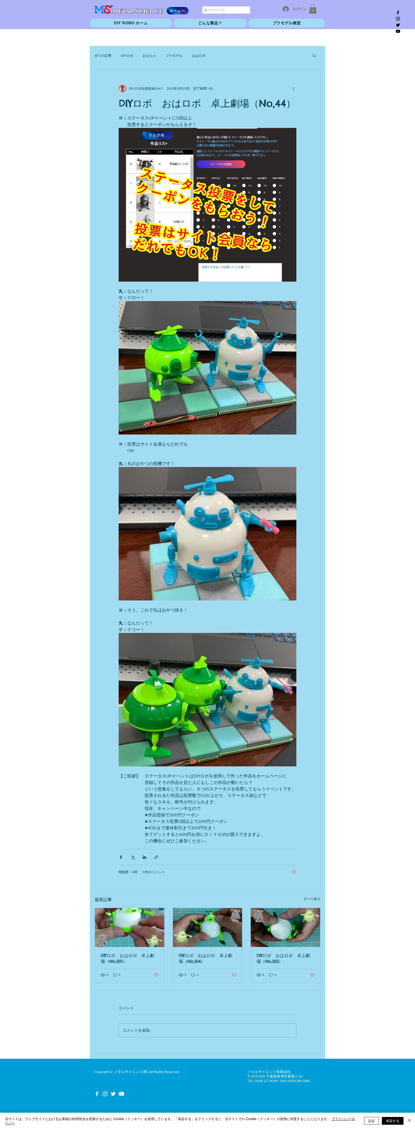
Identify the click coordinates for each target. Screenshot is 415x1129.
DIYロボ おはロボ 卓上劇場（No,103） (283, 958)
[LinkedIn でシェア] (144, 857)
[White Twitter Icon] (113, 1094)
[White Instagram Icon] (105, 1094)
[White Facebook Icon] (97, 1094)
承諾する (392, 1120)
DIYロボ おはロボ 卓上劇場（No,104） (205, 958)
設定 (371, 1120)
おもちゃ (149, 55)
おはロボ (199, 55)
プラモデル (174, 55)
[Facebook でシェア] (121, 857)
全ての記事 (103, 55)
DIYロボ (127, 55)
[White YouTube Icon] (121, 1094)
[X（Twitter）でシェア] (132, 857)
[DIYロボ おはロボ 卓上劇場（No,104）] (207, 927)
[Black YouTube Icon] (398, 31)
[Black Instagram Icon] (398, 18)
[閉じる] (409, 1120)
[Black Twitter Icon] (398, 25)
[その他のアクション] (293, 88)
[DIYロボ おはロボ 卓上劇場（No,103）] (285, 927)
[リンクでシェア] (156, 857)
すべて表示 (312, 899)
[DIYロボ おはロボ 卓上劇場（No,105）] (129, 927)
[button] (313, 8)
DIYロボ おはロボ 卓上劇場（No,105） (127, 958)
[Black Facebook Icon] (398, 12)
